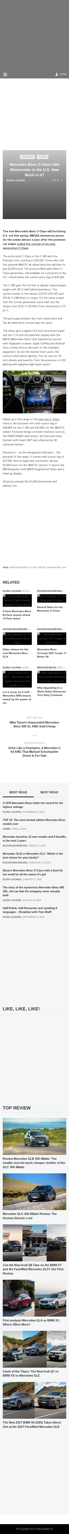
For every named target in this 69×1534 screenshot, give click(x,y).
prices (42, 567)
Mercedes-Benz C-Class (23, 567)
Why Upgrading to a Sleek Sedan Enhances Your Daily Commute (51, 691)
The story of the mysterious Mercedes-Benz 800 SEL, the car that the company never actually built (33, 891)
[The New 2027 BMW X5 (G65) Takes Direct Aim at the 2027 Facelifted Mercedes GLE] (34, 1400)
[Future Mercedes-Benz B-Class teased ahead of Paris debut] (17, 600)
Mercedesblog (46, 667)
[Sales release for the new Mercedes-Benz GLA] (17, 638)
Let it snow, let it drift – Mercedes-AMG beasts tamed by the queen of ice (17, 698)
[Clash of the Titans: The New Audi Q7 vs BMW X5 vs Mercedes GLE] (34, 1349)
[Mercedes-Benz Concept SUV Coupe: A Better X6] (51, 638)
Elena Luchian (15, 180)
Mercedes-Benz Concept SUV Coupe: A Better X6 (51, 653)
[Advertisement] (34, 35)
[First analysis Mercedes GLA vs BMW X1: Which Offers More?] (34, 1298)
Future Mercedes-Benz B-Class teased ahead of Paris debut (17, 615)
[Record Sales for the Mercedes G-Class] (51, 598)
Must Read (49, 792)
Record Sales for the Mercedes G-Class (50, 609)
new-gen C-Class (48, 419)
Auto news (27, 157)
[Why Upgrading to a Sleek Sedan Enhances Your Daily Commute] (51, 677)
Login (63, 74)
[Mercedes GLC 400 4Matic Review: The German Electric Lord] (34, 1191)
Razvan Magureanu (49, 591)
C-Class (42, 157)
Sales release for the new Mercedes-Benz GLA (15, 653)
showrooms (54, 567)
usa (64, 567)
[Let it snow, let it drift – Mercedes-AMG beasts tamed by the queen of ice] (17, 679)
